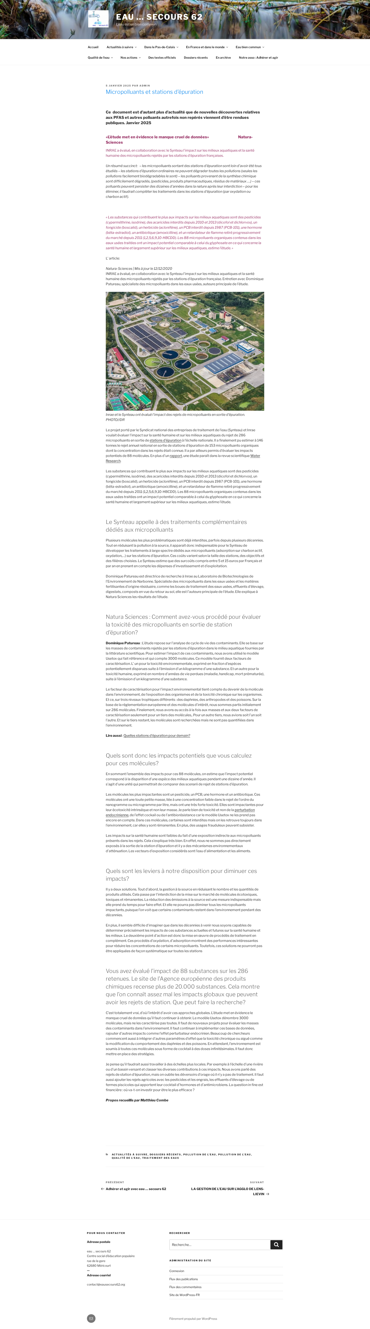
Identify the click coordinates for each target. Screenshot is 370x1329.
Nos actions (129, 57)
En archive (223, 57)
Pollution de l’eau (234, 1154)
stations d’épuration (165, 440)
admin (144, 85)
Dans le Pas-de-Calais (159, 47)
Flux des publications (183, 1279)
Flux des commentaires (185, 1287)
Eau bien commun (248, 47)
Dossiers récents (196, 57)
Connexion (176, 1271)
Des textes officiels (162, 57)
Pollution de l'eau (199, 1154)
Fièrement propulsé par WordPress (193, 1318)
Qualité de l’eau (98, 57)
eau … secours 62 (159, 17)
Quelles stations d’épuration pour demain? (157, 736)
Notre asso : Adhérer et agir (258, 57)
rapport (176, 456)
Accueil (93, 47)
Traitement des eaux (160, 1157)
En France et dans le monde (205, 47)
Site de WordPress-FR (184, 1295)
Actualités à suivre (120, 47)
